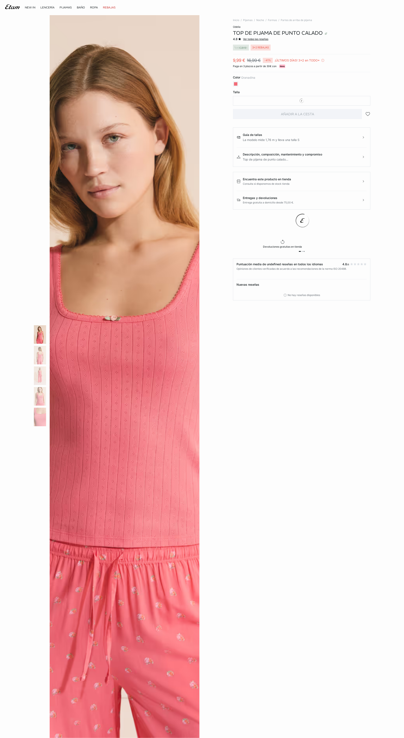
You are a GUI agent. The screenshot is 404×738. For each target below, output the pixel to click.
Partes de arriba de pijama (296, 20)
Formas (272, 20)
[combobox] (301, 101)
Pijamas (247, 20)
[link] (30, 7)
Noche (260, 20)
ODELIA (237, 26)
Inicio (236, 20)
